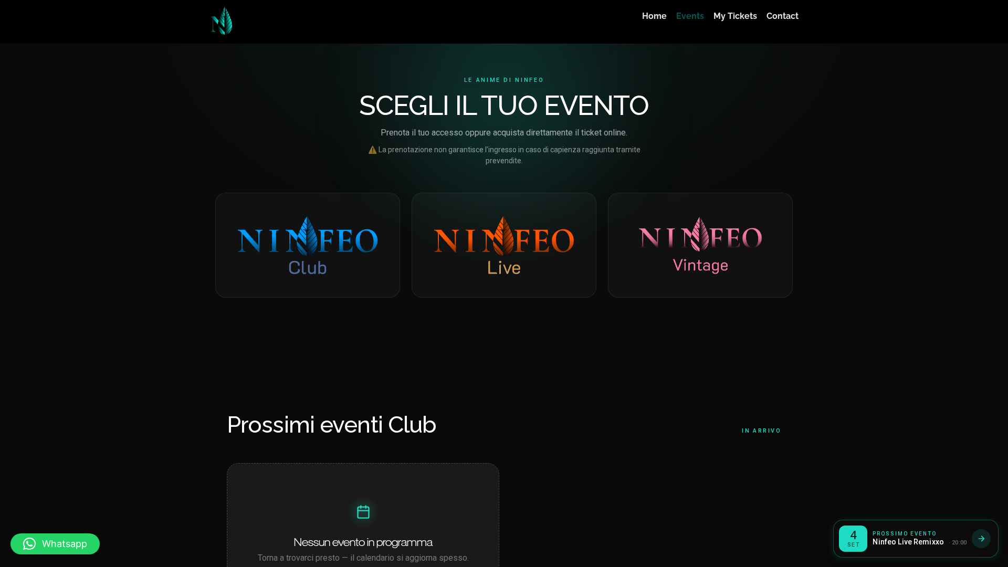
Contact (782, 16)
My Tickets (735, 16)
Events (690, 16)
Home (654, 16)
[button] (55, 543)
